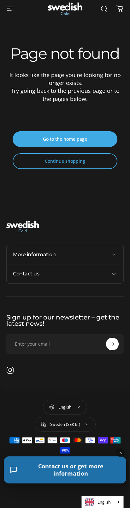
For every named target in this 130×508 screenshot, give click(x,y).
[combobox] (98, 502)
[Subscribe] (107, 344)
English (99, 502)
